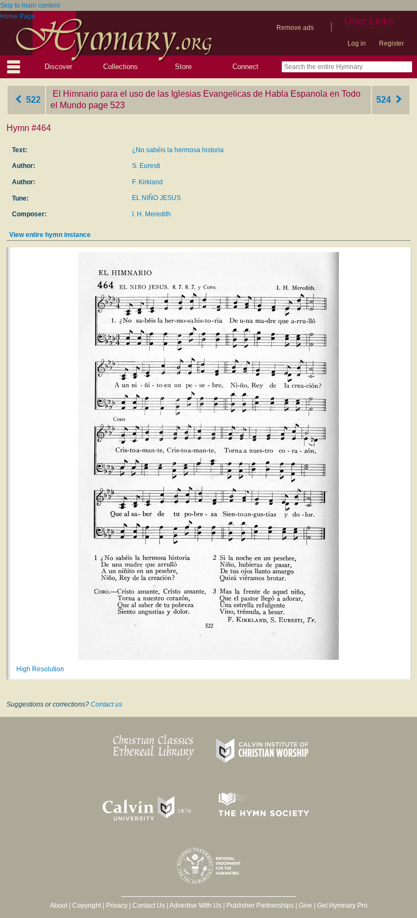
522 (32, 99)
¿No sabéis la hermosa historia (178, 150)
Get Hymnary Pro (342, 905)
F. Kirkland (147, 182)
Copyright (86, 905)
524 (384, 99)
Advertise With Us (195, 905)
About (58, 905)
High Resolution (40, 669)
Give (305, 905)
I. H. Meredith (151, 214)
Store (183, 67)
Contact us (106, 704)
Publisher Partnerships (260, 905)
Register (391, 43)
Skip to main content (30, 5)
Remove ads (295, 28)
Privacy (117, 905)
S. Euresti (146, 166)
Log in (357, 43)
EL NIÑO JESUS (156, 198)
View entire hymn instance (50, 235)
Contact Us (148, 905)
